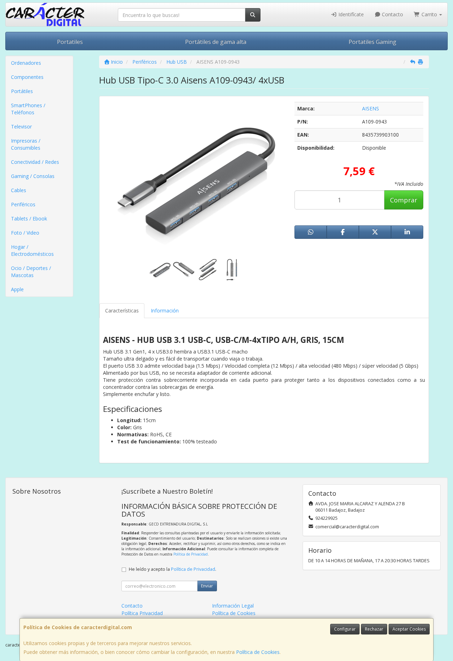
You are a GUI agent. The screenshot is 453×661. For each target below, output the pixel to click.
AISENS (370, 108)
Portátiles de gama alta (215, 42)
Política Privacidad (142, 613)
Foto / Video (25, 232)
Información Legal (233, 605)
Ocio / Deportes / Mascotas (31, 271)
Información (165, 310)
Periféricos (23, 204)
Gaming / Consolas (33, 176)
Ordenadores (26, 62)
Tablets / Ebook (29, 218)
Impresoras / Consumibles (25, 144)
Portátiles (22, 91)
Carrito (429, 14)
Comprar (403, 200)
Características (122, 310)
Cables (18, 190)
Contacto (391, 14)
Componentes (27, 77)
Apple (17, 289)
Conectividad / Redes (35, 162)
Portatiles (70, 42)
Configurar (345, 629)
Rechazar (374, 629)
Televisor (21, 126)
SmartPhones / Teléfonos (28, 109)
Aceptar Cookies (409, 629)
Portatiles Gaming (372, 42)
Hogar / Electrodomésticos (32, 250)
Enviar (207, 586)
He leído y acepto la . (172, 569)
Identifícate (350, 14)
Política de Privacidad (190, 554)
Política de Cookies (258, 652)
